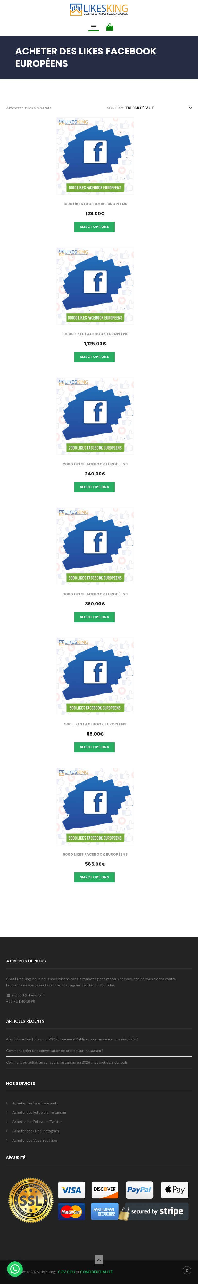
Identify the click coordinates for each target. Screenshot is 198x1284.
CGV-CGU (66, 1272)
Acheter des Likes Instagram (35, 1131)
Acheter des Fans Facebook (34, 1103)
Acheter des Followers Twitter (37, 1121)
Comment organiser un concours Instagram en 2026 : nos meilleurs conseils (67, 1062)
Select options (94, 227)
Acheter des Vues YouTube (34, 1140)
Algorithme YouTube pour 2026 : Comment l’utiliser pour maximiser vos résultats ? (72, 1039)
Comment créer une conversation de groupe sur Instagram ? (54, 1050)
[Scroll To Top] (99, 1259)
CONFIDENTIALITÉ (96, 1272)
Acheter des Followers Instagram (39, 1112)
